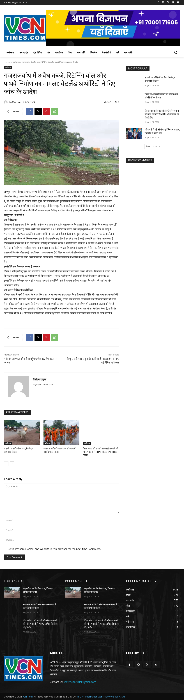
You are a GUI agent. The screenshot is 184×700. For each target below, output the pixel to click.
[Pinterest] (46, 111)
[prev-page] (6, 463)
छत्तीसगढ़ (16, 62)
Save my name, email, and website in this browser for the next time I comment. (54, 548)
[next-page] (12, 463)
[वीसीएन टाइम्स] (6, 102)
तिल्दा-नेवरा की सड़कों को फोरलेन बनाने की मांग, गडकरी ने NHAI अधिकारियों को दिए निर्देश (100, 451)
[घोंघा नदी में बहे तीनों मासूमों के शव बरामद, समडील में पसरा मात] (134, 133)
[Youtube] (178, 3)
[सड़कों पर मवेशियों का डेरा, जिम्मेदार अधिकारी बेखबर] (22, 432)
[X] (168, 3)
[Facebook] (158, 3)
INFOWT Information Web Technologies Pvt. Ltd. (101, 696)
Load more (152, 146)
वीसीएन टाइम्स (16, 102)
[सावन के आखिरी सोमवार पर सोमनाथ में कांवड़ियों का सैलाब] (61, 432)
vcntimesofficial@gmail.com (80, 682)
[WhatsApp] (54, 111)
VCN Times (27, 696)
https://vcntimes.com (43, 384)
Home (7, 62)
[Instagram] (163, 3)
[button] (175, 52)
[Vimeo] (173, 3)
